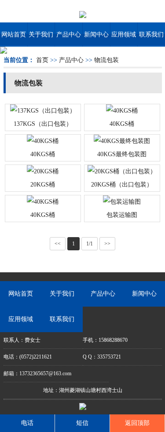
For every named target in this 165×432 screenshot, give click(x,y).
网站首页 (13, 34)
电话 (27, 423)
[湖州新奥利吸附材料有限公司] (82, 14)
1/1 (89, 244)
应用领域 (123, 34)
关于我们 (41, 34)
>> (107, 244)
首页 (42, 60)
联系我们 (151, 34)
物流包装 (106, 60)
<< (58, 244)
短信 (82, 423)
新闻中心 (96, 34)
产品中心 (68, 34)
